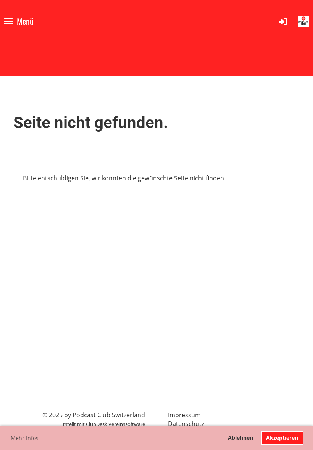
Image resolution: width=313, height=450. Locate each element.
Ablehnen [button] (240, 437)
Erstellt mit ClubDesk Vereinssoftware (102, 424)
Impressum (184, 415)
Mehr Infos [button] (25, 438)
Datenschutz (186, 423)
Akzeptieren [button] (282, 437)
